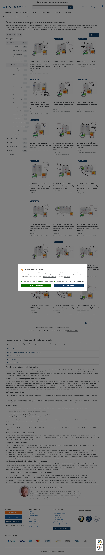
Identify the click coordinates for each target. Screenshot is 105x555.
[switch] (99, 549)
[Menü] (102, 540)
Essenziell (26, 281)
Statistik (35, 281)
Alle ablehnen (68, 285)
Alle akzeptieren (36, 285)
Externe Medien (61, 281)
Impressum (67, 276)
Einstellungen (80, 281)
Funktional (72, 281)
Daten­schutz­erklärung (49, 276)
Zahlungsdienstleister (47, 281)
